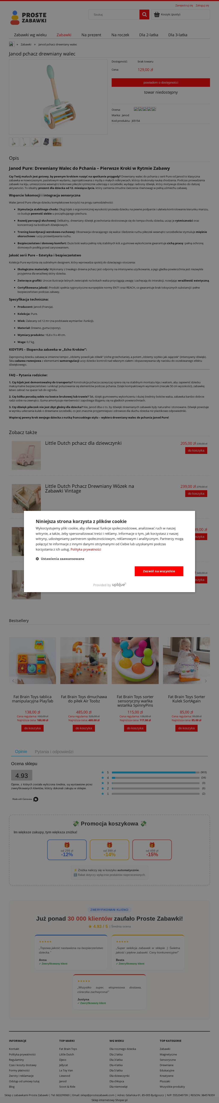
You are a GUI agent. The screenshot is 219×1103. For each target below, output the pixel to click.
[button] (60, 558)
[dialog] (109, 551)
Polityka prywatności (86, 549)
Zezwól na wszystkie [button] (159, 571)
